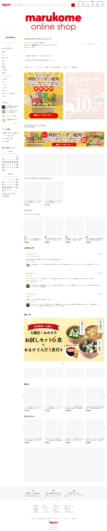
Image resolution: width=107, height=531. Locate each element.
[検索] (73, 5)
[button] (101, 2)
